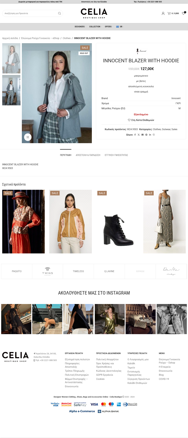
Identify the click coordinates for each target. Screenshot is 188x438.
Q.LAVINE (109, 271)
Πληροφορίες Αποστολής (72, 365)
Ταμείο (131, 367)
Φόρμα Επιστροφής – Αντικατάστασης (76, 381)
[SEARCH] (59, 13)
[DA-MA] (171, 271)
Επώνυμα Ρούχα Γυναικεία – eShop (40, 38)
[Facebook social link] (135, 135)
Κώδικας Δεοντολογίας (109, 370)
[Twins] (47, 271)
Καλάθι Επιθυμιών (137, 383)
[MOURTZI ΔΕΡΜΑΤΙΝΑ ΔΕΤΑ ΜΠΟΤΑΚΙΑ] (117, 221)
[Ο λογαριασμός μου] (163, 13)
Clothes (67, 38)
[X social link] (139, 135)
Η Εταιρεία (164, 366)
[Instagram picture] (16, 319)
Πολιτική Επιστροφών (77, 374)
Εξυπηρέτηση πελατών (77, 359)
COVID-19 (164, 379)
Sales (174, 129)
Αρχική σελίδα (10, 38)
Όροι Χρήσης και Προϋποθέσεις (105, 365)
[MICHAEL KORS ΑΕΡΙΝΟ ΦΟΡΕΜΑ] (164, 221)
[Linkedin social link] (150, 135)
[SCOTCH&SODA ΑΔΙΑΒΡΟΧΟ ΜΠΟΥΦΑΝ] (70, 221)
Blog (161, 374)
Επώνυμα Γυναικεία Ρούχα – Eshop (169, 361)
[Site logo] (94, 13)
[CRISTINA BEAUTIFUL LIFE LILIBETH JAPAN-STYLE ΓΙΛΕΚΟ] (23, 221)
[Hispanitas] (140, 271)
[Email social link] (142, 135)
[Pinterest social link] (146, 135)
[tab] (65, 153)
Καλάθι (131, 363)
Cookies (100, 379)
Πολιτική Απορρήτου (107, 359)
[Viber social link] (154, 135)
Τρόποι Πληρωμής (75, 370)
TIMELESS (78, 271)
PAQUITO (17, 271)
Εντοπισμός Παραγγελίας (135, 373)
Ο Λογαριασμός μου (138, 359)
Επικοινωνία (71, 386)
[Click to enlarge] (28, 137)
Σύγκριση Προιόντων (139, 379)
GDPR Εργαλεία (104, 374)
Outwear (166, 129)
